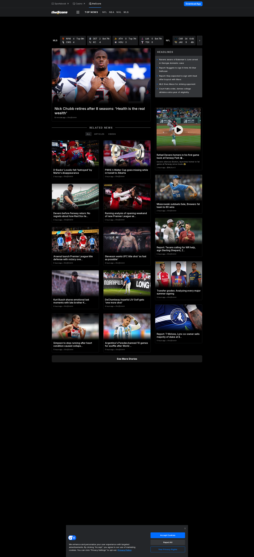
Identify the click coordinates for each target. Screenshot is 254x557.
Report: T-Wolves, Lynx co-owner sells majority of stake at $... (178, 335)
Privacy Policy (125, 550)
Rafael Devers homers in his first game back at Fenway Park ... (178, 156)
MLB (126, 12)
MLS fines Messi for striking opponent (177, 84)
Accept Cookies (168, 535)
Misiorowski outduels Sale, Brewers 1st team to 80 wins (178, 205)
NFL (104, 12)
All (88, 134)
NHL (119, 12)
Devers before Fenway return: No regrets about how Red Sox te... (71, 215)
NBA (112, 12)
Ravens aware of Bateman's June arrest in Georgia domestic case (178, 61)
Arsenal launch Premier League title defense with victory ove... (73, 258)
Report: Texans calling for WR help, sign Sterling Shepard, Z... (176, 249)
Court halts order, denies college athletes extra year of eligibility (175, 90)
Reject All (167, 542)
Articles (99, 134)
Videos (112, 134)
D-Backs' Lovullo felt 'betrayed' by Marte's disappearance (72, 171)
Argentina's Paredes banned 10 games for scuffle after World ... (126, 344)
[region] (127, 541)
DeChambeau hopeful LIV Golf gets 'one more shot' (124, 301)
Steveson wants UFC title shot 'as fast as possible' (125, 258)
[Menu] (78, 12)
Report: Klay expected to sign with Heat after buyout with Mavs (178, 78)
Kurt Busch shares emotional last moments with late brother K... (71, 301)
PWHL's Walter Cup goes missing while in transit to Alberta (126, 171)
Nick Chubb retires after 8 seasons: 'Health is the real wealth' (100, 110)
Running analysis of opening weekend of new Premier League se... (126, 215)
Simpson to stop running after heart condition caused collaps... (72, 344)
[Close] (185, 528)
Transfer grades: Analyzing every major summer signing (179, 292)
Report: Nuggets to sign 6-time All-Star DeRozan (177, 69)
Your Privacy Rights (167, 549)
